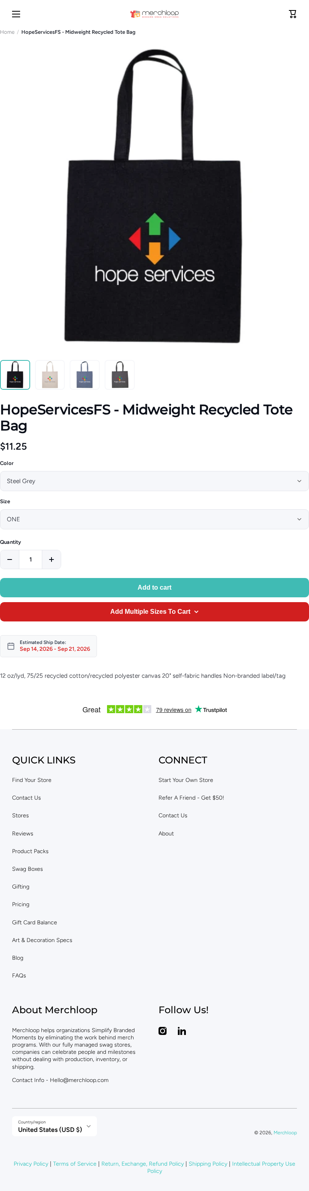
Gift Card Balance (34, 922)
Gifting (20, 886)
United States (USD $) (50, 1129)
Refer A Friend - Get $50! (191, 797)
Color (7, 463)
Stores (20, 815)
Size (5, 501)
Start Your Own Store (186, 780)
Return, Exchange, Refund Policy (142, 1163)
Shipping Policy (208, 1163)
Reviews (22, 833)
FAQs (19, 975)
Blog (17, 957)
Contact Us (26, 797)
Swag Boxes (27, 869)
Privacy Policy (31, 1163)
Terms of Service (75, 1163)
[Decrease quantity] (9, 559)
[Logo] (154, 14)
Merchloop (285, 1132)
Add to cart (154, 587)
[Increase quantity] (51, 559)
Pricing (20, 904)
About (166, 833)
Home (7, 32)
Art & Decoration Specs (42, 940)
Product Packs (30, 851)
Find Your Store (32, 780)
